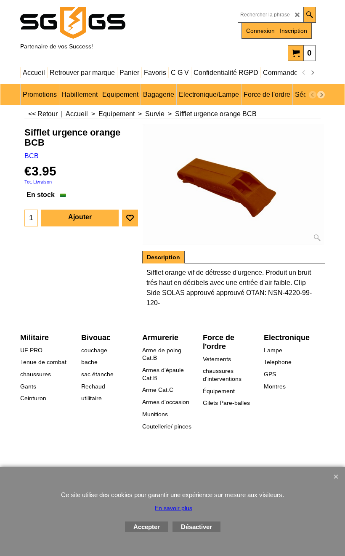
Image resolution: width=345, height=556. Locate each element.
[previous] (304, 73)
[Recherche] (309, 14)
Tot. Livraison (38, 181)
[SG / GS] (93, 23)
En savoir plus (173, 508)
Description (163, 257)
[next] (312, 73)
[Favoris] (130, 218)
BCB (31, 156)
